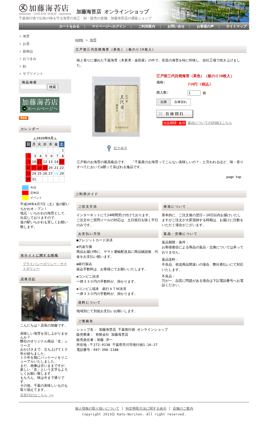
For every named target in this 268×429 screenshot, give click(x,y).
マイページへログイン (109, 26)
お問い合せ (176, 26)
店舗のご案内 (183, 408)
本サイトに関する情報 (39, 255)
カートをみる (69, 26)
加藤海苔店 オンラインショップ (112, 12)
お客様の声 (205, 26)
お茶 (26, 44)
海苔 (26, 36)
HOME (79, 40)
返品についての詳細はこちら (210, 123)
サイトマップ (236, 26)
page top (233, 177)
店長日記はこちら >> (37, 395)
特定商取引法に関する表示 (146, 408)
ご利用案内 (146, 26)
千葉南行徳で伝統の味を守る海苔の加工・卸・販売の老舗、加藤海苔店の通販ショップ (85, 18)
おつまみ (29, 59)
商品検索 (29, 82)
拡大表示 (120, 148)
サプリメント (33, 74)
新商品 (28, 51)
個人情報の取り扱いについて (97, 408)
